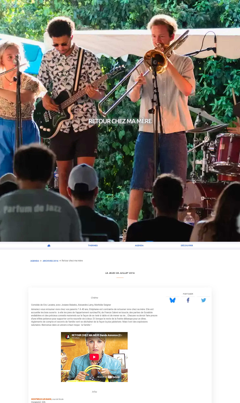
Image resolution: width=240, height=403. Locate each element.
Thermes (93, 245)
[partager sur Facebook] (188, 300)
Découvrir (187, 245)
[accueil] (49, 245)
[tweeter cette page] (203, 300)
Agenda (139, 245)
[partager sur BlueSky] (172, 300)
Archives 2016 (50, 260)
